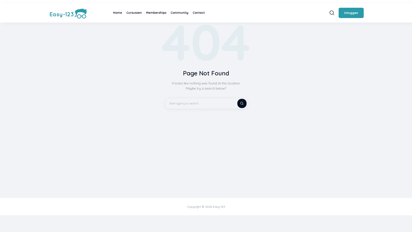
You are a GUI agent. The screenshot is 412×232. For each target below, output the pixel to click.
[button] (405, 221)
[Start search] (332, 13)
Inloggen (351, 13)
